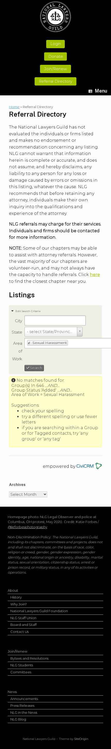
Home (14, 107)
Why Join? (18, 604)
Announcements (24, 699)
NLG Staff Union (23, 618)
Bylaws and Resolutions (29, 658)
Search (35, 368)
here (95, 274)
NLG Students (21, 665)
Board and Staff (23, 625)
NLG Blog (18, 719)
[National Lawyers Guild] (55, 16)
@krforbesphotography (27, 527)
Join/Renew (17, 651)
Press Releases (22, 705)
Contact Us (19, 632)
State (17, 332)
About (13, 590)
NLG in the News (23, 712)
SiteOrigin (81, 739)
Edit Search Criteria (28, 311)
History (16, 597)
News (12, 692)
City (18, 320)
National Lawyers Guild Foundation (39, 611)
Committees (20, 672)
